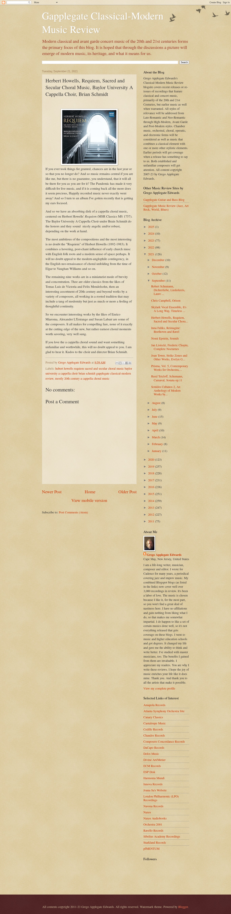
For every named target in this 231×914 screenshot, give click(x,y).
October (157, 274)
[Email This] (117, 363)
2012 (151, 514)
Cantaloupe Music (154, 723)
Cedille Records (153, 729)
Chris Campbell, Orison (165, 300)
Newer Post (52, 491)
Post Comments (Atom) (73, 512)
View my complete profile (159, 688)
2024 (151, 233)
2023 (151, 240)
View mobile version (89, 500)
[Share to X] (123, 363)
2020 (151, 459)
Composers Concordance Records (164, 741)
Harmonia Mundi (154, 778)
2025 (151, 227)
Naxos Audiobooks (155, 818)
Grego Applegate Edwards (164, 554)
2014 (151, 501)
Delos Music (151, 754)
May (155, 423)
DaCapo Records (153, 748)
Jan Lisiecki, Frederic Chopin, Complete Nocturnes (169, 347)
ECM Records (152, 766)
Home (90, 491)
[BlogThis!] (120, 363)
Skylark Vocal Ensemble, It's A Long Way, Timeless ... (168, 309)
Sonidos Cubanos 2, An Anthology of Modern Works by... (166, 390)
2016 (151, 487)
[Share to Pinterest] (130, 363)
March (156, 437)
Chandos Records (154, 735)
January (157, 451)
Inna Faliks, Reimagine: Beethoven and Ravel (165, 330)
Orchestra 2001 (152, 824)
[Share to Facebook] (126, 363)
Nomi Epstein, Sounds (165, 338)
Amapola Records (154, 705)
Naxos (147, 812)
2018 (151, 473)
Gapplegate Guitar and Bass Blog (163, 200)
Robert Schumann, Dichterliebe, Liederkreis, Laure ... (168, 290)
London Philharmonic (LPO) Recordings (161, 798)
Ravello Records (153, 830)
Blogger (183, 907)
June (155, 416)
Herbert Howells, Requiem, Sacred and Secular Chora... (169, 319)
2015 (151, 494)
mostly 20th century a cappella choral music (82, 378)
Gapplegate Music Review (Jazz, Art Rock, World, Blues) (166, 207)
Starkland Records (154, 842)
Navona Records (153, 806)
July (155, 410)
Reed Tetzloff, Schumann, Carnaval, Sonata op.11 (167, 378)
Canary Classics (153, 717)
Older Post (127, 491)
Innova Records (153, 784)
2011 (151, 521)
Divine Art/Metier (154, 760)
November (158, 267)
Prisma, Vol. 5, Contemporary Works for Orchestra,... (169, 368)
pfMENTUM (151, 849)
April (155, 430)
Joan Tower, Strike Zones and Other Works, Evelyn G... (169, 357)
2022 (151, 247)
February (158, 444)
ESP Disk (149, 772)
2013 (151, 507)
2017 (151, 480)
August (156, 403)
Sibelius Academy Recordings (161, 836)
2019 (151, 466)
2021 (151, 254)
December (158, 260)
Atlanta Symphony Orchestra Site (163, 711)
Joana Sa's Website (155, 790)
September (159, 280)
